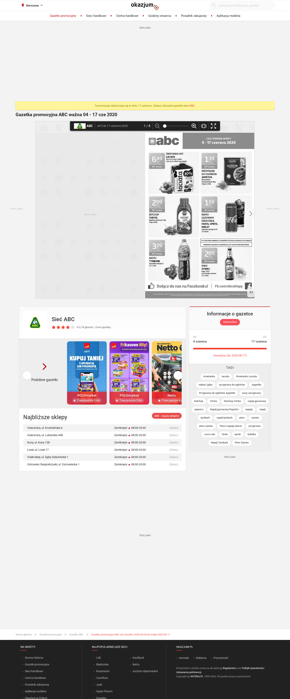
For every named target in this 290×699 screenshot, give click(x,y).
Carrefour (102, 677)
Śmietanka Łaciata (246, 376)
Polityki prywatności (253, 668)
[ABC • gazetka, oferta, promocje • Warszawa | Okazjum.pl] (35, 322)
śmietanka (209, 376)
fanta (225, 434)
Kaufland (138, 657)
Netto (136, 664)
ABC (192, 105)
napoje (249, 409)
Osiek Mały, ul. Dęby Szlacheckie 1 (47, 457)
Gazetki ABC (76, 634)
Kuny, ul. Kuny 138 (38, 442)
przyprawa (255, 425)
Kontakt (184, 657)
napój (262, 409)
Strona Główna (34, 657)
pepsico (199, 409)
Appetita (256, 384)
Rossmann (102, 671)
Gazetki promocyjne (50, 634)
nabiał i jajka (205, 384)
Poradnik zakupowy (37, 684)
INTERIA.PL (196, 676)
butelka (252, 434)
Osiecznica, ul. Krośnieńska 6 (45, 427)
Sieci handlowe (34, 671)
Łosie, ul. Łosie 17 (38, 449)
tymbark (205, 417)
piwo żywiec (206, 425)
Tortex (213, 401)
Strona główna (24, 634)
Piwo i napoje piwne (231, 425)
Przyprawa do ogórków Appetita (217, 392)
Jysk (99, 684)
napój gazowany (257, 401)
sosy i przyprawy (251, 392)
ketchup (198, 401)
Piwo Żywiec (242, 442)
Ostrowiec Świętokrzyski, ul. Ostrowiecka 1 (53, 464)
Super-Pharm (104, 691)
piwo (242, 417)
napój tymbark (225, 417)
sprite (237, 434)
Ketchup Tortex (232, 401)
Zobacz (173, 427)
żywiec (255, 417)
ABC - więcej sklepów (166, 416)
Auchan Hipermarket (145, 671)
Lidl (98, 657)
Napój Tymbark (219, 442)
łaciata (225, 376)
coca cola (209, 434)
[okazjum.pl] (145, 6)
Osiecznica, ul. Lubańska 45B (45, 435)
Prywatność (220, 657)
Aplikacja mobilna (35, 691)
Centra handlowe (35, 677)
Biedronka (102, 664)
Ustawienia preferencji (188, 672)
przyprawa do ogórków (232, 384)
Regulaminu (229, 668)
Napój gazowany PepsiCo (224, 409)
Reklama (201, 657)
